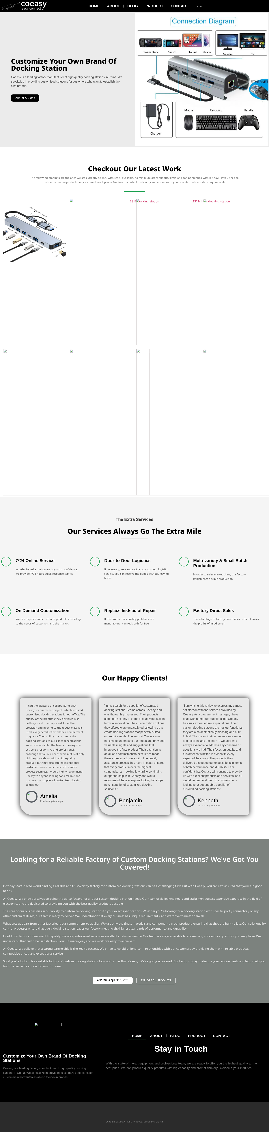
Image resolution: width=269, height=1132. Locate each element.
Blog (132, 6)
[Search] (231, 6)
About (113, 6)
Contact (179, 6)
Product (154, 6)
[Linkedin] (148, 1112)
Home (94, 6)
